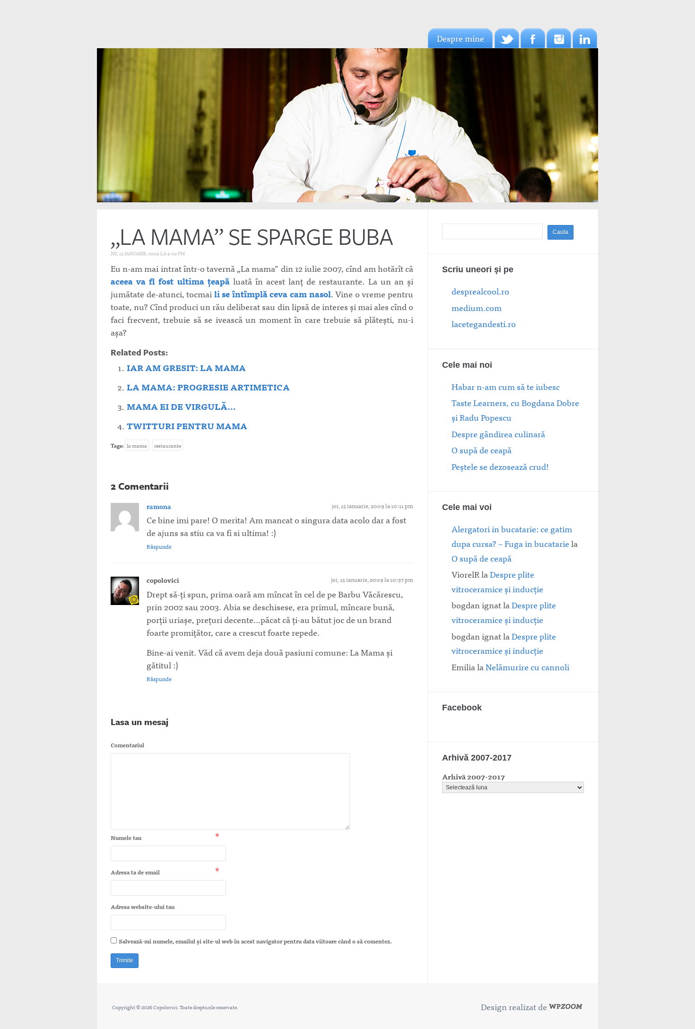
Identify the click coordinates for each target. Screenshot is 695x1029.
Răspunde (159, 546)
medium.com (477, 307)
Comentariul (127, 745)
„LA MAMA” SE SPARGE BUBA (252, 235)
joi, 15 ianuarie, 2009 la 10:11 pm (372, 505)
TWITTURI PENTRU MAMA (187, 425)
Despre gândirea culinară (498, 434)
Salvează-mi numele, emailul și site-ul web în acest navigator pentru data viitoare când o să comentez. (255, 941)
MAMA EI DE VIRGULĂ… (181, 406)
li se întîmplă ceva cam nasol (272, 294)
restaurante (167, 445)
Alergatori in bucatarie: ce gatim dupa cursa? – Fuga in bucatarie (512, 536)
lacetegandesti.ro (484, 323)
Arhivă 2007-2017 (473, 776)
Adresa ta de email (135, 872)
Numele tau (126, 837)
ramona (159, 506)
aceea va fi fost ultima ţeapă (170, 281)
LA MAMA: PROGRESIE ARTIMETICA (208, 387)
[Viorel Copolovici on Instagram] (559, 38)
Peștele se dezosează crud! (500, 466)
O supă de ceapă (482, 450)
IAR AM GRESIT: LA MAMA (186, 367)
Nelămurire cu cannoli (527, 667)
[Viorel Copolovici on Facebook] (532, 38)
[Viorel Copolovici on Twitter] (507, 38)
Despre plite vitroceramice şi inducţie (497, 581)
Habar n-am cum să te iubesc (506, 386)
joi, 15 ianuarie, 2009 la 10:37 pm (372, 579)
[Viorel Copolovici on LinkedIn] (585, 38)
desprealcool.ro (480, 291)
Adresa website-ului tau (142, 906)
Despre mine (460, 38)
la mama (137, 445)
